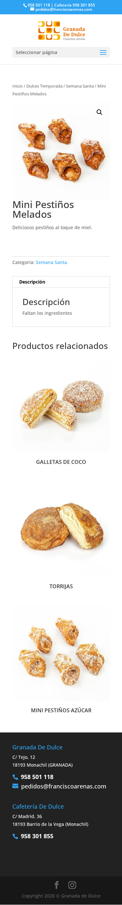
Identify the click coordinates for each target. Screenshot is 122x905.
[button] (99, 112)
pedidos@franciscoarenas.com (63, 786)
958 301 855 (37, 836)
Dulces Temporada (44, 86)
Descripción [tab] (32, 282)
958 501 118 (37, 777)
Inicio (17, 86)
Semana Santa (80, 86)
